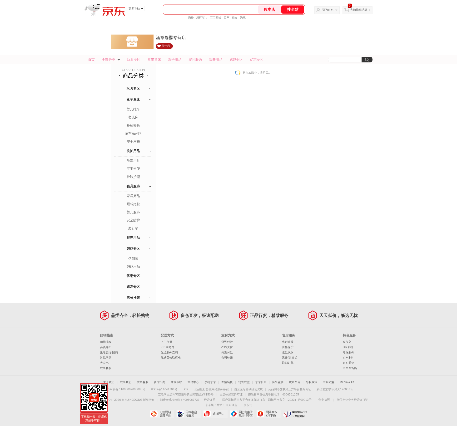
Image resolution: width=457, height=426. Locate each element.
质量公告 (294, 382)
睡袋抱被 (133, 204)
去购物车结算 (358, 9)
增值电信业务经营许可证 (352, 399)
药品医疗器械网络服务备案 (211, 389)
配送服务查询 (169, 352)
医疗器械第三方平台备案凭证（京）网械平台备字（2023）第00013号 (267, 399)
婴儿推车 (133, 109)
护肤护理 (133, 177)
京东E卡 (348, 357)
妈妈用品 (133, 266)
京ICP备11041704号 (164, 389)
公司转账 (227, 357)
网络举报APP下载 (268, 414)
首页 (91, 59)
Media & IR (347, 382)
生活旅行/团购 (109, 352)
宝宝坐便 (133, 169)
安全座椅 (133, 141)
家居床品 (133, 196)
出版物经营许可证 (231, 394)
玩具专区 (133, 59)
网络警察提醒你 (188, 414)
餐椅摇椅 (133, 125)
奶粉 (191, 17)
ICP (186, 389)
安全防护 (133, 220)
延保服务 (348, 352)
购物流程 (105, 342)
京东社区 (261, 382)
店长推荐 (133, 297)
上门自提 (166, 342)
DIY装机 (348, 347)
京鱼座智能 (350, 368)
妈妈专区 (236, 59)
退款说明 (287, 352)
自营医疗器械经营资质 (248, 389)
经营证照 (209, 399)
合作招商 (159, 382)
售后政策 (287, 342)
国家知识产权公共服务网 (295, 414)
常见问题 (105, 357)
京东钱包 (231, 405)
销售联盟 (244, 382)
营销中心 (193, 382)
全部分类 (108, 59)
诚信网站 (215, 414)
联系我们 (125, 382)
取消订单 (287, 363)
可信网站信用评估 (162, 414)
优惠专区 (256, 59)
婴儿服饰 (133, 212)
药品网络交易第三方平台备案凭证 (289, 389)
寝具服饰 (195, 59)
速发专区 (133, 287)
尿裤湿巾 (202, 17)
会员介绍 (105, 347)
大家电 (104, 363)
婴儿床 (133, 117)
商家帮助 (176, 382)
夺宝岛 (347, 342)
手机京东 (210, 382)
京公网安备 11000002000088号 (124, 389)
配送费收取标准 (171, 357)
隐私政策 (311, 382)
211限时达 (167, 347)
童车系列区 (133, 133)
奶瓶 (243, 17)
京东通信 (348, 363)
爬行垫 (133, 228)
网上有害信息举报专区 (242, 414)
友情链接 (227, 382)
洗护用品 (174, 59)
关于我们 (108, 382)
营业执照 (324, 399)
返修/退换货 (289, 357)
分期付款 (227, 352)
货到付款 (227, 342)
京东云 (247, 405)
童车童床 (154, 59)
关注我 (166, 46)
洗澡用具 (133, 160)
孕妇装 (133, 258)
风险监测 (277, 382)
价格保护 (287, 347)
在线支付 (227, 347)
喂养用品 (215, 59)
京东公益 (328, 382)
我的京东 (327, 9)
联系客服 (105, 368)
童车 (226, 17)
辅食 (235, 17)
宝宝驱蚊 (215, 17)
